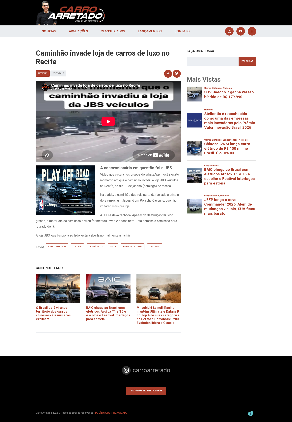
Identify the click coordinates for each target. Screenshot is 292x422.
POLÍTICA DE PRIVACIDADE (111, 412)
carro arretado (57, 246)
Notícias (49, 31)
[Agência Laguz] (250, 413)
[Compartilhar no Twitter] (177, 74)
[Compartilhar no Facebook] (168, 74)
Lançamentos (150, 31)
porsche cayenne (132, 246)
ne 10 (113, 246)
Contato (182, 31)
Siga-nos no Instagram (146, 390)
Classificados (113, 31)
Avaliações (78, 31)
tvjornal (155, 246)
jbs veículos (95, 246)
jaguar (77, 246)
